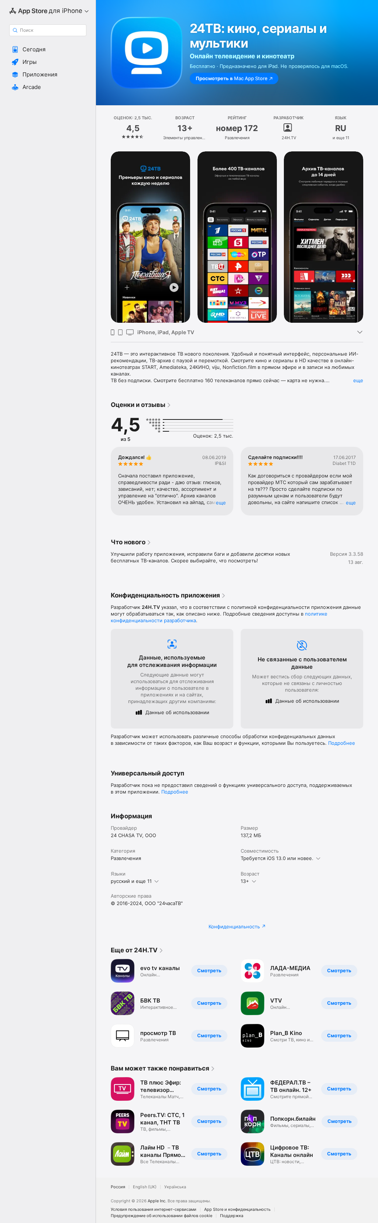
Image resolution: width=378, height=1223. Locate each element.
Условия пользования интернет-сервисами (153, 1209)
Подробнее (341, 743)
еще (358, 380)
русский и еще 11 (131, 881)
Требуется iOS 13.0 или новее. (277, 858)
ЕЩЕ (221, 503)
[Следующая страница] (370, 128)
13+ (245, 881)
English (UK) (145, 1187)
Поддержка (231, 1216)
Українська (175, 1187)
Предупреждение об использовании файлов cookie (161, 1216)
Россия (118, 1187)
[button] (48, 49)
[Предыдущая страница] (103, 128)
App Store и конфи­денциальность (237, 1209)
